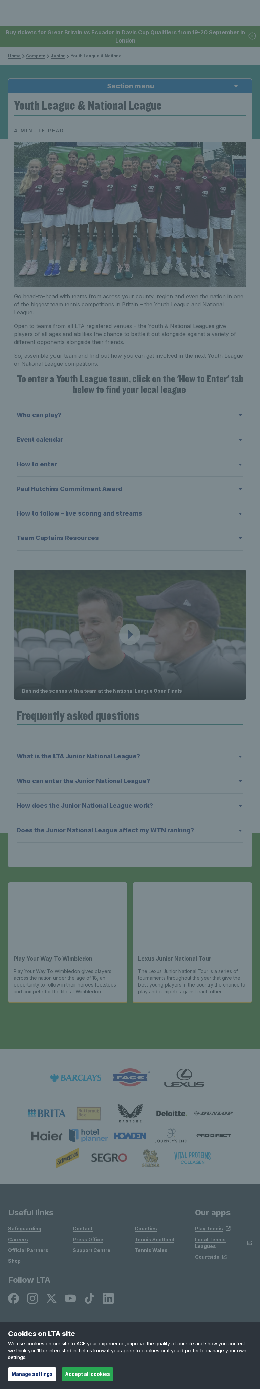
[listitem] (47, 1113)
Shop (14, 1261)
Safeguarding (24, 1228)
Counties (146, 1228)
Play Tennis (209, 1228)
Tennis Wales (151, 1250)
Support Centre (91, 1250)
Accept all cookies (87, 1374)
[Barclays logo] (75, 1077)
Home (14, 55)
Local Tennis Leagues (210, 1243)
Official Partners (28, 1250)
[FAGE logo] (130, 1077)
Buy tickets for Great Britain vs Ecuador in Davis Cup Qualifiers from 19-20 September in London (125, 36)
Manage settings (32, 1374)
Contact (83, 1228)
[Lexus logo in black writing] (184, 1077)
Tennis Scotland (154, 1239)
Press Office (88, 1239)
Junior (58, 55)
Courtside (207, 1257)
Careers (18, 1239)
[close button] (252, 36)
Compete (35, 55)
